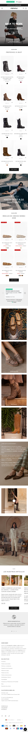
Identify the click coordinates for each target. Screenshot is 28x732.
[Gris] (7, 247)
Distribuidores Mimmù (6, 677)
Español (19, 719)
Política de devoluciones (6, 675)
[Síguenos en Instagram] (5, 716)
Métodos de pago (5, 670)
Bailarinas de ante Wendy (7, 243)
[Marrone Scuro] (22, 275)
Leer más (3, 603)
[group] (14, 28)
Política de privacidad (5, 663)
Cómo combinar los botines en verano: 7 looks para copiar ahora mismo (11, 589)
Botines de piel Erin (21, 161)
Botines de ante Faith (7, 161)
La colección (5, 511)
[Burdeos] (20, 82)
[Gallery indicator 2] (20, 158)
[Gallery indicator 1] (19, 158)
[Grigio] (19, 275)
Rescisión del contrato (6, 686)
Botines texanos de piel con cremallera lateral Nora (7, 78)
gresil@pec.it (4, 709)
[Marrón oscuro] (7, 275)
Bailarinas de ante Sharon (21, 271)
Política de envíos (5, 672)
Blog (2, 684)
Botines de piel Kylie (7, 133)
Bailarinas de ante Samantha (21, 243)
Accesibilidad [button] (4, 679)
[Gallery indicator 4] (8, 158)
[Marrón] (6, 275)
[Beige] (6, 247)
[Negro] (7, 83)
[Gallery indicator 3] (7, 158)
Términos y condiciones (6, 666)
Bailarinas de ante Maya (7, 271)
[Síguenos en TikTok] (9, 716)
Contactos (3, 661)
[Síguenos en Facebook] (2, 716)
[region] (14, 622)
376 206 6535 (4, 707)
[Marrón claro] (20, 109)
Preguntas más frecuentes (6, 668)
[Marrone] (7, 111)
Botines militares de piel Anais (20, 134)
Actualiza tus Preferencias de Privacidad (9, 681)
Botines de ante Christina (7, 107)
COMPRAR (14, 207)
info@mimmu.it (4, 706)
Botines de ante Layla (21, 106)
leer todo (14, 608)
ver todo (14, 169)
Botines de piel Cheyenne (21, 78)
